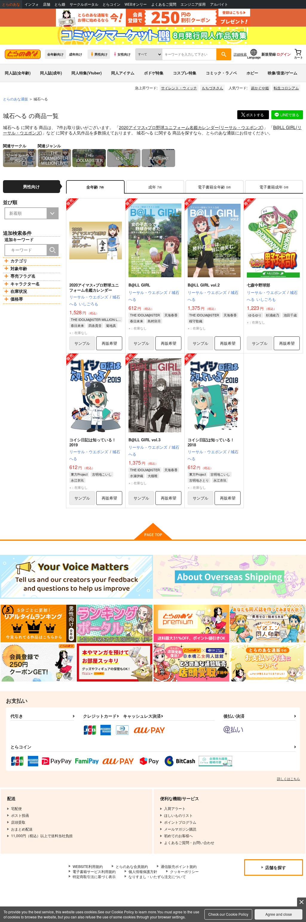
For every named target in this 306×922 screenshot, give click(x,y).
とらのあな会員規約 (132, 866)
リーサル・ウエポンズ (241, 127)
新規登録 (268, 54)
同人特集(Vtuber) (86, 73)
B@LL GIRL (284, 127)
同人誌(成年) (51, 73)
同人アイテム (122, 73)
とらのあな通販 (15, 98)
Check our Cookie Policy (228, 914)
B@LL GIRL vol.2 (204, 285)
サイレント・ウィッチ (179, 87)
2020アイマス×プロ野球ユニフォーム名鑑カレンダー (169, 127)
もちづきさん (212, 87)
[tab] (155, 187)
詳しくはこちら (288, 778)
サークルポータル (84, 4)
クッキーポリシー (184, 871)
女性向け (124, 54)
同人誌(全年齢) (17, 73)
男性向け (101, 54)
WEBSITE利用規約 (88, 866)
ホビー (252, 73)
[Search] (53, 250)
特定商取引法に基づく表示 (94, 876)
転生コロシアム (286, 87)
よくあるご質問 (163, 4)
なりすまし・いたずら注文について (157, 876)
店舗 (46, 4)
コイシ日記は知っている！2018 (211, 442)
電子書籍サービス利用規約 (94, 871)
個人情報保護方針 (142, 871)
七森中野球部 (258, 285)
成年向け (75, 54)
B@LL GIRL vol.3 (144, 439)
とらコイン (111, 4)
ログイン (283, 54)
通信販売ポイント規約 (179, 866)
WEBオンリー (136, 4)
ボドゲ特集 (153, 73)
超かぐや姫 (260, 87)
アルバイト (219, 4)
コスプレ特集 (184, 73)
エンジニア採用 (193, 4)
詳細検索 (240, 54)
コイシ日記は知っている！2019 (92, 442)
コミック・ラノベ (221, 73)
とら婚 (59, 4)
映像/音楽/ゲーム (282, 73)
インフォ (32, 4)
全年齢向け (55, 54)
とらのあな (11, 4)
